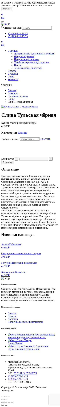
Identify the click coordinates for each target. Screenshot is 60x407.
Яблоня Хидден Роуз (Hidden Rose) (27, 337)
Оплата (12, 70)
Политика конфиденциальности (25, 321)
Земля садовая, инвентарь (28, 68)
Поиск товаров (13, 27)
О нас (11, 76)
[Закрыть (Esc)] (2, 402)
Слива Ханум (15, 343)
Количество (7, 158)
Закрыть (7, 9)
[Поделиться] (5, 402)
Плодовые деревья (24, 56)
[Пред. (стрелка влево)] (2, 405)
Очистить (45, 138)
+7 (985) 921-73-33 (18, 36)
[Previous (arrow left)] (2, 399)
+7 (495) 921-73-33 (18, 33)
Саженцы (13, 50)
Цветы (17, 65)
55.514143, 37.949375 (25, 373)
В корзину (7, 162)
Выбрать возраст (10, 139)
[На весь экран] (9, 402)
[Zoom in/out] (9, 396)
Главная (12, 90)
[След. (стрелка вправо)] (5, 405)
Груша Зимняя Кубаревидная (23, 349)
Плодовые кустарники (26, 59)
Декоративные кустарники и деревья (34, 53)
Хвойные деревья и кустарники (31, 62)
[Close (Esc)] (2, 396)
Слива (11, 99)
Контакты (13, 79)
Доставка (13, 73)
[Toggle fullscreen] (5, 396)
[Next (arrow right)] (5, 399)
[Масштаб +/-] (12, 402)
